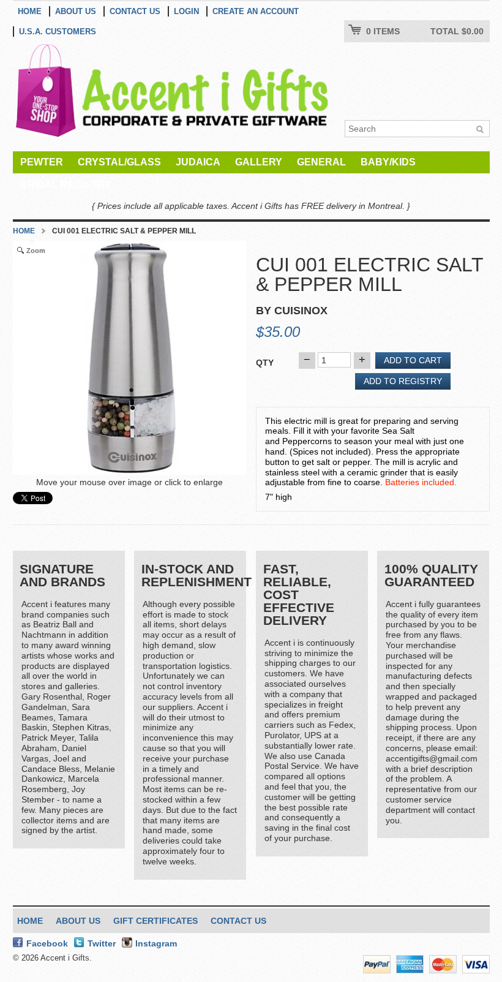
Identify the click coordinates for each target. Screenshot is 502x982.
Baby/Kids (388, 162)
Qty (265, 363)
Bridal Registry (65, 184)
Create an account (255, 11)
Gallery (258, 162)
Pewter (41, 162)
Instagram (156, 943)
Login (186, 11)
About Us (75, 11)
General (321, 162)
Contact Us (135, 11)
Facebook (47, 943)
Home (30, 11)
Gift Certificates (155, 921)
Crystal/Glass (119, 162)
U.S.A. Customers (57, 31)
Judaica (198, 162)
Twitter (102, 943)
